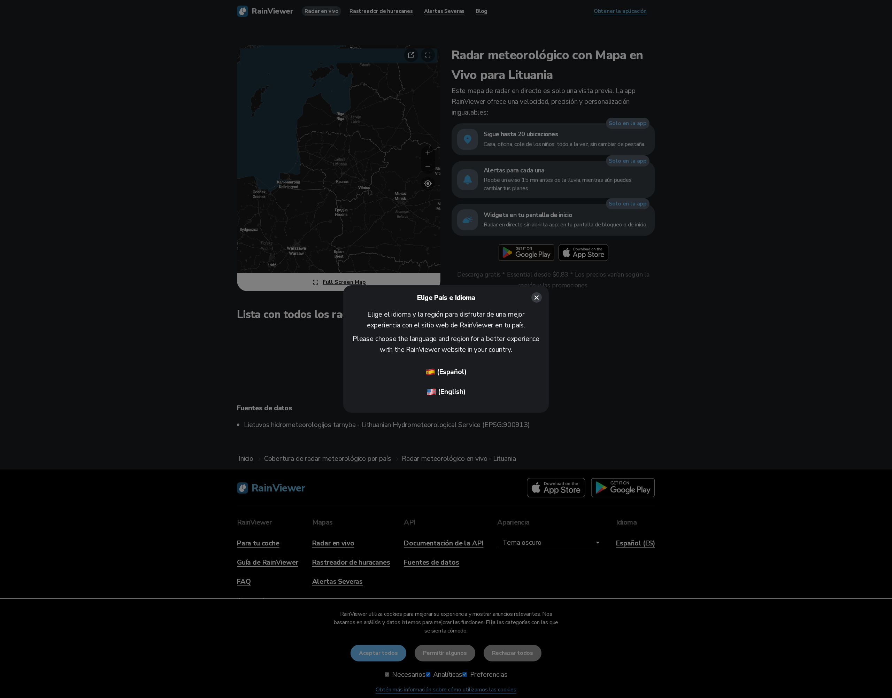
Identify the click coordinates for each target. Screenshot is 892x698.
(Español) (452, 372)
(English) (451, 391)
